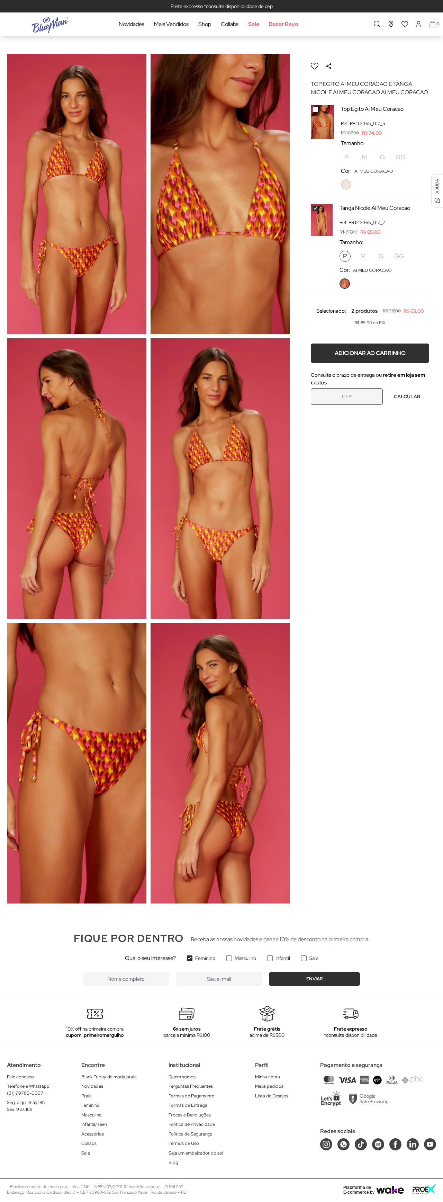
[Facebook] (395, 1144)
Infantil (282, 958)
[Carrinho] (432, 24)
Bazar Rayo (283, 24)
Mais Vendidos (171, 24)
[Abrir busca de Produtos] (377, 24)
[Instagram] (326, 1144)
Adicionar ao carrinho (370, 353)
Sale (253, 24)
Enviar (314, 979)
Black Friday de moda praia (109, 1077)
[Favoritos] (404, 24)
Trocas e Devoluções (190, 1115)
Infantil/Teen (94, 1124)
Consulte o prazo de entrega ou (368, 379)
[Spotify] (378, 1144)
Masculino (245, 958)
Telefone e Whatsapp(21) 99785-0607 (28, 1089)
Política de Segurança (191, 1134)
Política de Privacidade (192, 1124)
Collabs (229, 24)
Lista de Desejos (271, 1096)
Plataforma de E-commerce (357, 1190)
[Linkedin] (413, 1144)
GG (400, 157)
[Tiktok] (361, 1144)
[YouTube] (430, 1144)
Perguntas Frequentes (191, 1086)
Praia (86, 1096)
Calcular (407, 396)
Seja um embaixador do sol (196, 1153)
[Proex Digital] (424, 1189)
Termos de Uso (184, 1143)
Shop (204, 24)
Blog (173, 1162)
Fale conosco (20, 1077)
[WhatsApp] (343, 1144)
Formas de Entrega (188, 1105)
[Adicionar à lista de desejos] (314, 66)
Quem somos (182, 1077)
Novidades (131, 24)
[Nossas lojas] (391, 24)
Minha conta (267, 1077)
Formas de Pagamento (192, 1096)
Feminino (205, 958)
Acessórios (92, 1134)
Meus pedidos (269, 1086)
